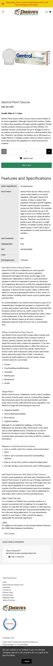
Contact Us (6, 590)
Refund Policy (7, 595)
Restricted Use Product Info (12, 585)
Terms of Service (8, 600)
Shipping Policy (8, 598)
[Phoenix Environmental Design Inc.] (26, 12)
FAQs (4, 582)
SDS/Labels (9, 534)
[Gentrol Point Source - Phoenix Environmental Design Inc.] (26, 60)
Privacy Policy (7, 592)
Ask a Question (17, 557)
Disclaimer (6, 587)
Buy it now (26, 165)
